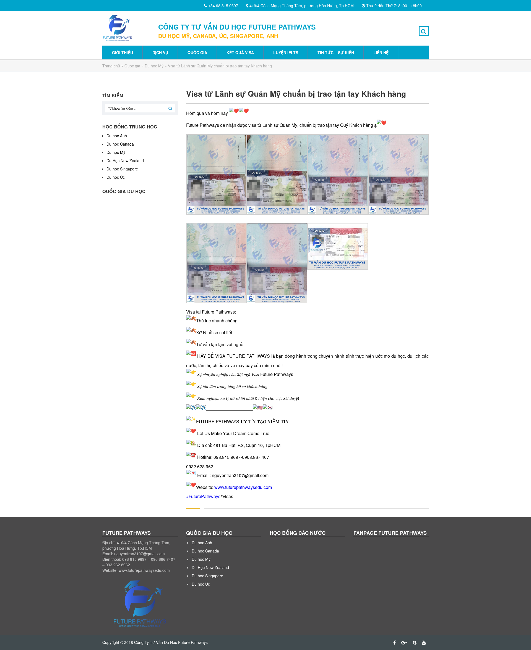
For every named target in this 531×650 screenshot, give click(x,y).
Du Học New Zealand (125, 160)
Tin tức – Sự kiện (335, 52)
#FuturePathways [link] (203, 496)
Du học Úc (115, 177)
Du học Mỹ (154, 66)
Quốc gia (197, 52)
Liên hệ (381, 52)
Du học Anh (116, 135)
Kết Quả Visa (240, 52)
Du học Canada (120, 144)
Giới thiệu (122, 52)
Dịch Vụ (160, 52)
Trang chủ (111, 66)
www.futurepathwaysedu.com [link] (243, 487)
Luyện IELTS (285, 52)
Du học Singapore (122, 169)
